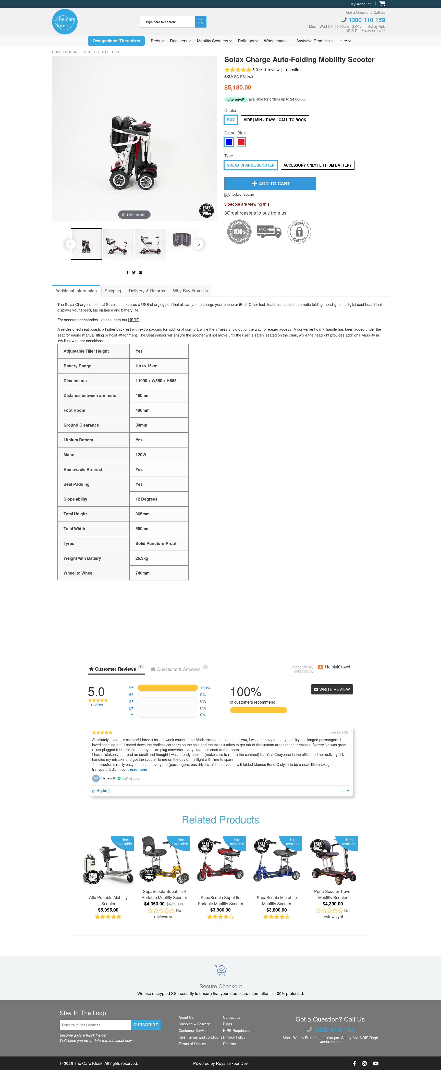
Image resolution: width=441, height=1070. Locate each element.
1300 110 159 (366, 19)
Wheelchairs (276, 41)
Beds (156, 41)
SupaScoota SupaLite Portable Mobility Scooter (220, 900)
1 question (292, 69)
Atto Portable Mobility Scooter (108, 900)
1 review (272, 69)
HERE (133, 319)
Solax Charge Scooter (250, 165)
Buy (231, 119)
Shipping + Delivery (194, 1023)
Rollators (246, 41)
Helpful (101, 790)
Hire (343, 41)
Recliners (179, 41)
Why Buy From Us (190, 290)
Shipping (113, 290)
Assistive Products (313, 41)
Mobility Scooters (213, 41)
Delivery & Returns (147, 290)
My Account (360, 4)
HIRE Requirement (238, 1030)
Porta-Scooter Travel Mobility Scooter (332, 894)
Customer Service (193, 1030)
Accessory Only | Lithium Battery (318, 165)
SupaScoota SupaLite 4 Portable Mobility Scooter (164, 894)
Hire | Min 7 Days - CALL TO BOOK (275, 119)
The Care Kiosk (88, 1063)
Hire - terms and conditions (200, 1037)
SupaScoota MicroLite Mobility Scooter (277, 900)
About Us (186, 1017)
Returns (229, 1043)
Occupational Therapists (116, 41)
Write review (334, 689)
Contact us (231, 1017)
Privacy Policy (234, 1037)
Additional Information (76, 290)
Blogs (227, 1023)
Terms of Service (192, 1043)
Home (57, 51)
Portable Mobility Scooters (92, 51)
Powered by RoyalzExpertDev (220, 1063)
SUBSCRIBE (145, 1025)
